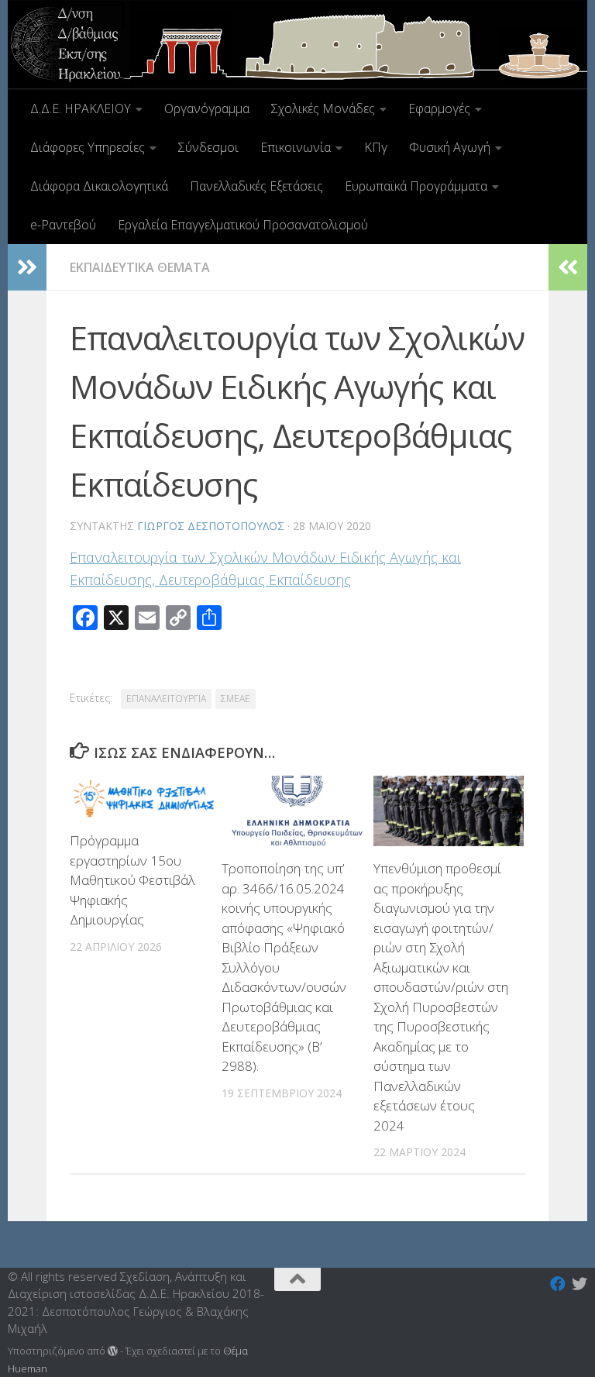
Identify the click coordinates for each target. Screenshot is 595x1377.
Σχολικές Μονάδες (323, 108)
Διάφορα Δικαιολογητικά (99, 186)
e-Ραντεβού (63, 224)
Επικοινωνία (295, 147)
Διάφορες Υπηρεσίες (87, 147)
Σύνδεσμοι (208, 147)
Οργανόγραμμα (206, 108)
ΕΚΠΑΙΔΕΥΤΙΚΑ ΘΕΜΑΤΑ (140, 267)
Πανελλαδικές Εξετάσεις (256, 186)
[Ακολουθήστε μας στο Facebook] (558, 1284)
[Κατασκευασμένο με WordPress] (113, 1351)
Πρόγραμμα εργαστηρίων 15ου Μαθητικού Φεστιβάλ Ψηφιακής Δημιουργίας (132, 879)
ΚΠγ (375, 147)
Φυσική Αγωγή (449, 147)
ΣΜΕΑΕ (235, 698)
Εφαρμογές (439, 108)
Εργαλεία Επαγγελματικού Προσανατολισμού (243, 224)
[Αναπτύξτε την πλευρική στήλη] (27, 267)
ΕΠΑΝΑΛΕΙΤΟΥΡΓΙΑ (166, 698)
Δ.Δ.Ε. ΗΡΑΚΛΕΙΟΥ (80, 108)
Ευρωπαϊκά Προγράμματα (416, 186)
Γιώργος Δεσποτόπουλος (210, 525)
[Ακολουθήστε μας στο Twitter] (579, 1284)
